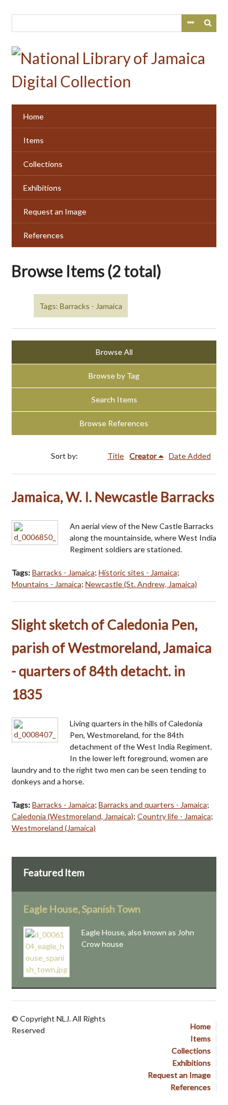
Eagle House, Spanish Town (82, 909)
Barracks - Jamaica (63, 572)
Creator (143, 455)
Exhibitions (42, 187)
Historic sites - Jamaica (138, 572)
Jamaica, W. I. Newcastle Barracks (113, 497)
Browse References (114, 423)
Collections (43, 164)
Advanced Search (190, 23)
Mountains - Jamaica (46, 584)
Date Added (190, 455)
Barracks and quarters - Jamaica (153, 804)
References (43, 235)
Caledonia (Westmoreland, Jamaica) (72, 816)
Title (115, 455)
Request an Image (54, 211)
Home (33, 116)
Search (208, 23)
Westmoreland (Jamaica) (54, 827)
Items (33, 140)
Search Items (114, 399)
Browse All (114, 352)
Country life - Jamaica (174, 816)
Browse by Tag (114, 375)
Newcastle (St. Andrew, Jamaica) (141, 584)
